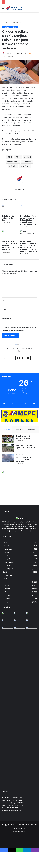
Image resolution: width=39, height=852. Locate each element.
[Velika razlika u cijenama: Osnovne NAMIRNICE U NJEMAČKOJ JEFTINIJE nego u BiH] (10, 234)
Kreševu (25, 166)
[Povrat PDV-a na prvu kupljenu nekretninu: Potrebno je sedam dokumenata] (7, 622)
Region (7, 598)
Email (4, 309)
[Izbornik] (3, 9)
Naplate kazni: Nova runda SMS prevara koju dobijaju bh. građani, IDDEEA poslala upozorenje (28, 220)
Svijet (6, 602)
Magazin (6, 545)
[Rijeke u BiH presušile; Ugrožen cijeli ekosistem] (8, 448)
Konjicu (13, 166)
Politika (14, 27)
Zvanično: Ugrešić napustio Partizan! (23, 437)
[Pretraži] (36, 9)
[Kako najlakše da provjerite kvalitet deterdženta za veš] (19, 622)
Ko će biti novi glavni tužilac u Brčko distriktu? (10, 218)
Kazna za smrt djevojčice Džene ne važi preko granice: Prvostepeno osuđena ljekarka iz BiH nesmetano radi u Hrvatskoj (28, 247)
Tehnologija (9, 562)
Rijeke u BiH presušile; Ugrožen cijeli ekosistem (25, 446)
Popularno (19, 429)
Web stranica (6, 318)
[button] (19, 365)
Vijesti (13, 22)
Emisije (5, 542)
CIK (18, 157)
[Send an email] (11, 53)
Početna (6, 22)
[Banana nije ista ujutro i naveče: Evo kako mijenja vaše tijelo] (7, 615)
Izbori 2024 (13, 161)
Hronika (7, 592)
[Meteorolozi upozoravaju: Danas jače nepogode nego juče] (31, 622)
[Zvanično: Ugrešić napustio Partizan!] (8, 439)
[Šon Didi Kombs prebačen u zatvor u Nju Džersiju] (19, 615)
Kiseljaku (27, 161)
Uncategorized (8, 575)
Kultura (7, 555)
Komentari (32, 429)
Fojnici (28, 157)
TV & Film (8, 565)
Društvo (18, 22)
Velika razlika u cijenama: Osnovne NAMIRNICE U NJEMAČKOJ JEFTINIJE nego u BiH (10, 245)
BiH (6, 582)
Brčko (7, 585)
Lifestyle (8, 559)
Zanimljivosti (9, 569)
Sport (5, 572)
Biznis (7, 552)
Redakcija (8, 53)
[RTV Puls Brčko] (14, 8)
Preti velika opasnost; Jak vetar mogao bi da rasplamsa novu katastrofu (26, 458)
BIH (10, 157)
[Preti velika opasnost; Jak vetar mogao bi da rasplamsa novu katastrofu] (8, 458)
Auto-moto (9, 549)
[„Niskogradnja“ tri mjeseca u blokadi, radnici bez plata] (31, 615)
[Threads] (19, 843)
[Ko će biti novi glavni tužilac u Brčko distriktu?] (10, 209)
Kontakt (23, 831)
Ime (3, 300)
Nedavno (6, 429)
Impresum (16, 831)
